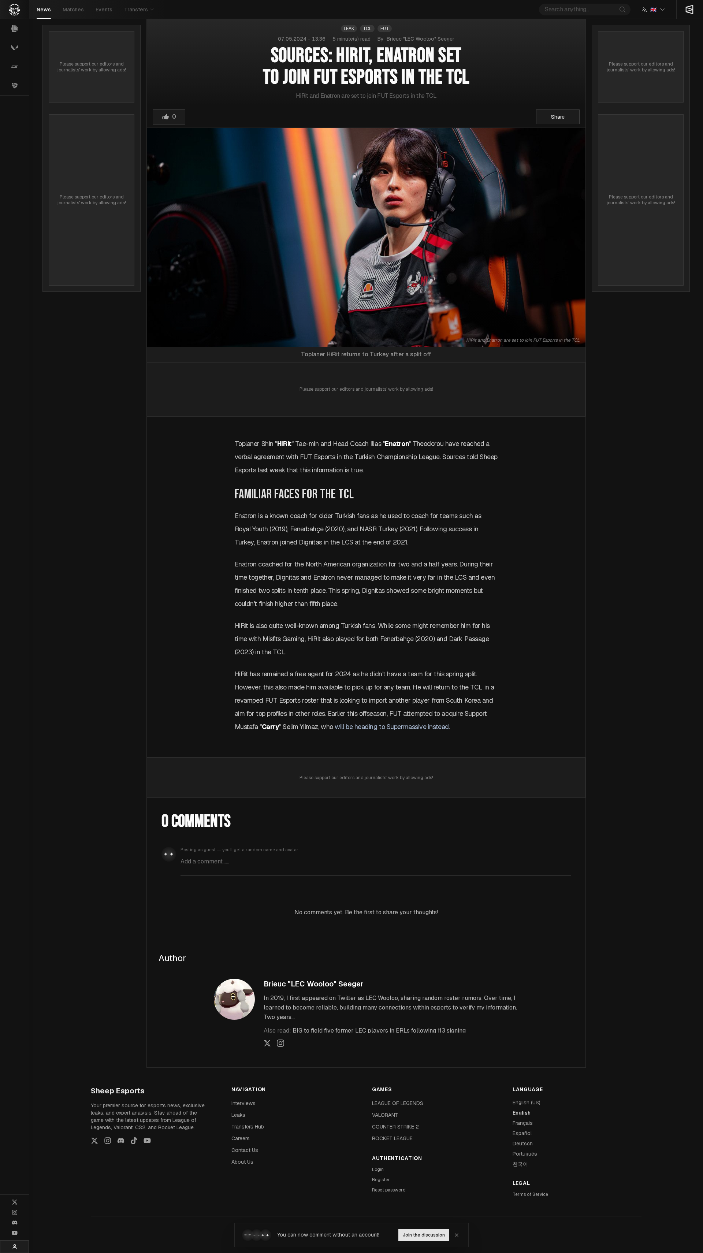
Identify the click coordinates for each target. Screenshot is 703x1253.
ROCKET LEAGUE (392, 1138)
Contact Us (244, 1150)
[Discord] (15, 1223)
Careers (240, 1138)
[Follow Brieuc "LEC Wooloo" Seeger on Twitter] (267, 1043)
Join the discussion (424, 1235)
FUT (384, 28)
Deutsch (523, 1143)
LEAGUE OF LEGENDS (397, 1103)
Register (381, 1180)
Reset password (389, 1190)
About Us (242, 1162)
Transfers (136, 9)
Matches (73, 9)
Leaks (238, 1115)
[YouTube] (15, 1233)
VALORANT (385, 1115)
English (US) (526, 1102)
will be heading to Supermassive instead (392, 726)
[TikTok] (134, 1140)
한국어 (520, 1164)
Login (378, 1169)
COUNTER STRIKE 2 (395, 1126)
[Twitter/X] (15, 1202)
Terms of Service (530, 1194)
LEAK (349, 28)
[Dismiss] (456, 1235)
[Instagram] (15, 1212)
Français (523, 1123)
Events (104, 9)
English (522, 1112)
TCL (367, 28)
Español (522, 1133)
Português (525, 1153)
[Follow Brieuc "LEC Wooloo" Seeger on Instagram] (280, 1043)
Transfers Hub (247, 1126)
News (44, 9)
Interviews (243, 1103)
